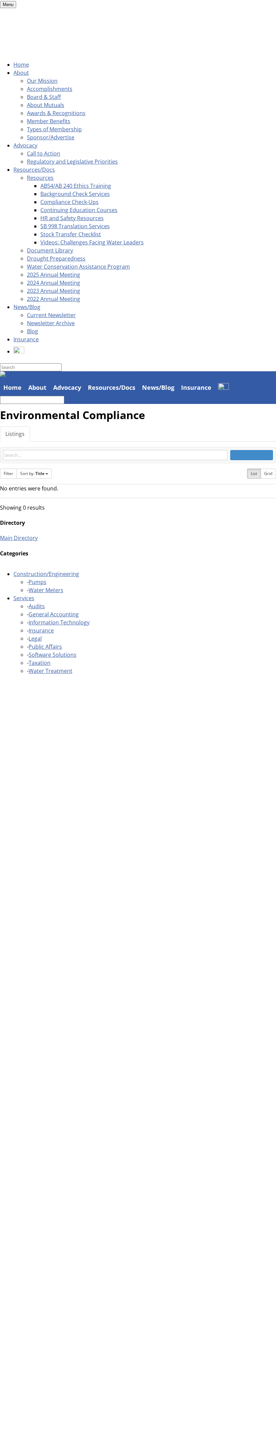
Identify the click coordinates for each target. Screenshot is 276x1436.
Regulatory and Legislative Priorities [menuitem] (72, 161)
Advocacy (67, 387)
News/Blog (158, 387)
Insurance (196, 387)
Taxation (39, 662)
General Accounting (54, 614)
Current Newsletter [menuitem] (51, 315)
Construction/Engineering (46, 574)
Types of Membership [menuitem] (54, 129)
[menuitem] (18, 351)
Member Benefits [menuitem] (48, 121)
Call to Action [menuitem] (43, 153)
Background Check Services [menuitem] (75, 194)
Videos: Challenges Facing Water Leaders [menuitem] (92, 242)
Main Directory (19, 538)
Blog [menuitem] (32, 331)
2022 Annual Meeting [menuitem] (53, 299)
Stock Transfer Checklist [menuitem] (70, 234)
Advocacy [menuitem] (25, 145)
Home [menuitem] (21, 64)
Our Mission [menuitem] (42, 80)
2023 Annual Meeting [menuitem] (53, 291)
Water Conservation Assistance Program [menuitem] (78, 266)
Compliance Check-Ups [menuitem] (69, 202)
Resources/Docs (111, 387)
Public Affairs (45, 646)
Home (12, 387)
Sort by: (32, 473)
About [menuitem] (21, 72)
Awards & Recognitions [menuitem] (56, 113)
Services (23, 598)
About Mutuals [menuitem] (45, 105)
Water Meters (46, 590)
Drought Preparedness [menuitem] (56, 258)
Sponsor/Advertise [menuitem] (50, 137)
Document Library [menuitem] (50, 250)
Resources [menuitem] (40, 177)
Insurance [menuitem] (26, 339)
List (254, 473)
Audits (37, 606)
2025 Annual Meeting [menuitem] (53, 274)
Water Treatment (50, 671)
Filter (8, 473)
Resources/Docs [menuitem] (34, 169)
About (37, 387)
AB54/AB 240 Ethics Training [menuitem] (75, 186)
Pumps (37, 582)
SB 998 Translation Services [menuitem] (75, 226)
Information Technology (59, 622)
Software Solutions (52, 654)
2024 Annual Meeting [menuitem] (53, 282)
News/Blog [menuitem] (26, 307)
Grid (268, 473)
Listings (15, 434)
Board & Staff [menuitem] (44, 97)
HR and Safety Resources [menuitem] (72, 218)
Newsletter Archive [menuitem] (51, 323)
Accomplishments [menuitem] (49, 89)
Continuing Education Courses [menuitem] (78, 210)
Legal (35, 638)
